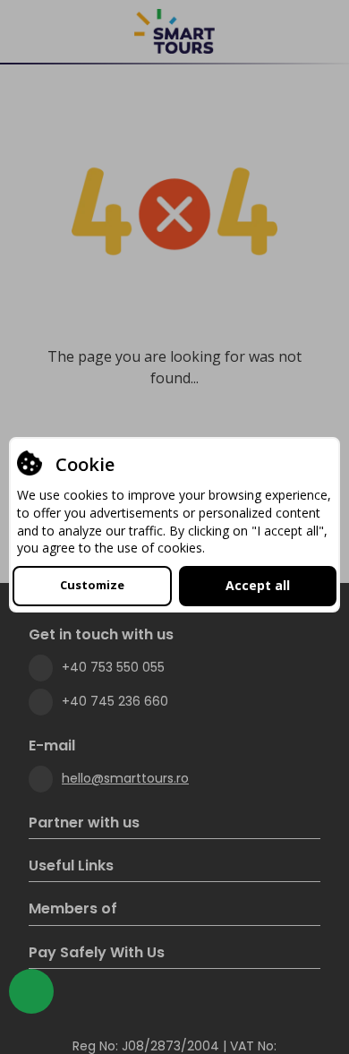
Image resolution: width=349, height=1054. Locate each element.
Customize (92, 585)
